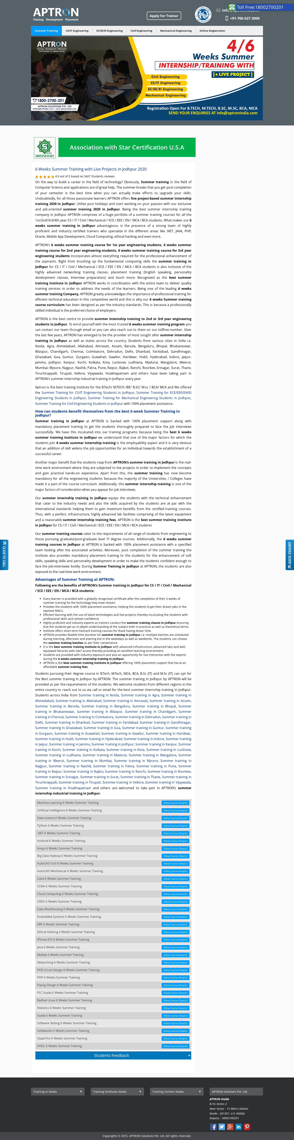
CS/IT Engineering (77, 30)
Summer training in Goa (102, 728)
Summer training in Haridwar (168, 733)
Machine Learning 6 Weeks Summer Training (112, 803)
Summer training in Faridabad (115, 722)
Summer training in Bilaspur (100, 711)
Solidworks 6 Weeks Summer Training (112, 1031)
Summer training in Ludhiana (58, 755)
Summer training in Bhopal (154, 706)
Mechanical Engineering (176, 30)
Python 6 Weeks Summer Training (112, 825)
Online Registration (212, 30)
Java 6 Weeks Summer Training (112, 947)
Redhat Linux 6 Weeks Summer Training (112, 1000)
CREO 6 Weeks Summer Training (112, 901)
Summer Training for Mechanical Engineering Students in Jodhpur (139, 398)
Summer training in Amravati (125, 701)
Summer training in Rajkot (83, 771)
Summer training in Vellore (123, 782)
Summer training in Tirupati (80, 782)
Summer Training (46, 30)
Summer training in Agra (140, 695)
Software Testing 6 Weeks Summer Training (112, 1023)
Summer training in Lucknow (168, 749)
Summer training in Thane (140, 777)
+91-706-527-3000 (245, 18)
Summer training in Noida (99, 695)
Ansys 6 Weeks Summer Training (112, 848)
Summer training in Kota (125, 749)
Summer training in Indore (144, 739)
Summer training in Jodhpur (113, 744)
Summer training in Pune (156, 766)
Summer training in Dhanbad (67, 722)
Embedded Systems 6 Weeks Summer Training (112, 917)
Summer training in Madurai (105, 755)
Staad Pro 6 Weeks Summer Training (112, 1038)
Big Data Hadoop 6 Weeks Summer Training (112, 856)
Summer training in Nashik (70, 766)
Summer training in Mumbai (89, 760)
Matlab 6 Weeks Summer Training (112, 955)
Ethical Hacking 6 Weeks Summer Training (112, 932)
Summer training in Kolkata (83, 749)
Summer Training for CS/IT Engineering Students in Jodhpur (88, 392)
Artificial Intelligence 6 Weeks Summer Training (112, 810)
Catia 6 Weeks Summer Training (112, 878)
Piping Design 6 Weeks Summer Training (112, 985)
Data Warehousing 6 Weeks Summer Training (112, 909)
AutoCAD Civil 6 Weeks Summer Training (112, 863)
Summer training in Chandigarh (150, 711)
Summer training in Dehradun (138, 717)
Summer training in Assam (170, 701)
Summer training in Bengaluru (106, 706)
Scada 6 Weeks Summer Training (112, 1015)
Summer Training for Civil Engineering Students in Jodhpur (79, 403)
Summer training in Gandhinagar (165, 722)
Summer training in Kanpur (156, 744)
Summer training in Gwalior (122, 733)
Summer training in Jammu (69, 744)
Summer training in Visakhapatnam (63, 788)
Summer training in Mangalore (152, 755)
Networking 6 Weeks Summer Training (112, 962)
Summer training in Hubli (54, 739)
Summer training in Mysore (136, 760)
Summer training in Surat (99, 777)
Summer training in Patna (113, 766)
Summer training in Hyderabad (98, 739)
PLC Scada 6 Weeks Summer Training (112, 993)
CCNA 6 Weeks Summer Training (112, 886)
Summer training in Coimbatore (89, 717)
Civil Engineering (141, 30)
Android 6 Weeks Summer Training (112, 841)
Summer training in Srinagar (56, 777)
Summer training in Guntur (143, 728)
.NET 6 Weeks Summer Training (112, 833)
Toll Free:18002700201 (260, 7)
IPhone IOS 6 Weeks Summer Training (112, 939)
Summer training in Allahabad (78, 701)
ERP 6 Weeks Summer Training (112, 924)
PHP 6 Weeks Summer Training (112, 977)
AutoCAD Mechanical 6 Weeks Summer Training (112, 871)
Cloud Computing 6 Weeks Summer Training (112, 894)
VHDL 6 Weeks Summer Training (112, 1046)
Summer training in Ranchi (125, 771)
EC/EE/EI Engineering (109, 30)
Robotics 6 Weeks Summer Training (112, 1008)
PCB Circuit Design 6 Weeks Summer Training (112, 970)
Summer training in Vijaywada (168, 782)
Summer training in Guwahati (77, 733)
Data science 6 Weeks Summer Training (112, 818)
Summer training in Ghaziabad (58, 728)
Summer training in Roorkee (169, 771)
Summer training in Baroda (57, 706)
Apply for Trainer (164, 15)
